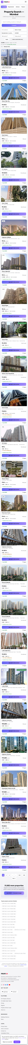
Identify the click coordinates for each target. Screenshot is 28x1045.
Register (3, 1005)
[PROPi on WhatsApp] (1, 985)
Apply (7, 39)
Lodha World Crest (6, 67)
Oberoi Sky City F (6, 822)
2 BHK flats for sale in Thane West (8, 919)
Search (14, 25)
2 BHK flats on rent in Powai (19, 929)
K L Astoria (4, 169)
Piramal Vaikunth (6, 582)
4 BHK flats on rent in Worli (7, 953)
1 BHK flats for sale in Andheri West (9, 956)
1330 (24, 875)
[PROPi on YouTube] (9, 985)
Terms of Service (4, 1028)
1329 (19, 875)
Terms (23, 1037)
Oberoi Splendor (6, 271)
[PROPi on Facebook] (7, 985)
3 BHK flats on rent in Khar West (8, 924)
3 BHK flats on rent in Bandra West (8, 908)
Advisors (18, 6)
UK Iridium (4, 443)
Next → (14, 878)
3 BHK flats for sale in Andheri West (9, 911)
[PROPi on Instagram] (3, 985)
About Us (3, 1009)
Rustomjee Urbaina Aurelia (8, 788)
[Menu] (25, 2)
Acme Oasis (5, 407)
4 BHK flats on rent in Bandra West (8, 958)
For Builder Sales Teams (6, 1000)
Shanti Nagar (5, 305)
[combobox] (7, 30)
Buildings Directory (5, 1017)
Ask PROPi (5, 80)
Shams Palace (5, 478)
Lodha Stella (5, 686)
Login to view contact (14, 77)
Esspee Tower (5, 856)
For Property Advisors (6, 998)
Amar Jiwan (5, 203)
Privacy (20, 1037)
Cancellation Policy (5, 1033)
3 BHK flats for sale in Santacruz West (9, 948)
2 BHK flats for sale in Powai (19, 953)
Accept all (17, 1041)
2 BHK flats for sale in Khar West (8, 937)
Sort (2, 46)
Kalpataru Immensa (7, 547)
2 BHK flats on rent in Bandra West (8, 916)
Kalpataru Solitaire (6, 237)
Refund (3, 1039)
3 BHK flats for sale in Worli (7, 932)
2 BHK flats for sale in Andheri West (9, 906)
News (2, 1019)
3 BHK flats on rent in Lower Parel (8, 950)
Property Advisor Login (6, 1007)
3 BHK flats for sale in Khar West (8, 927)
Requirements (11, 6)
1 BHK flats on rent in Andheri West (9, 942)
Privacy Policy (4, 1026)
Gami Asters (5, 135)
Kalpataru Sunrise (6, 754)
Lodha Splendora (6, 650)
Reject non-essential (7, 1041)
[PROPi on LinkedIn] (5, 985)
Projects (23, 6)
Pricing (2, 1003)
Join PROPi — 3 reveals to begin (14, 893)
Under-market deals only (17, 39)
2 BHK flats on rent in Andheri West (9, 903)
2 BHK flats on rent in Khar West (8, 940)
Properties (4, 6)
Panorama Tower (6, 512)
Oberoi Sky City (6, 101)
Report (25, 80)
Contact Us (3, 1030)
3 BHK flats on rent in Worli (7, 929)
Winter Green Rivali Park (8, 373)
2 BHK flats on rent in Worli (7, 945)
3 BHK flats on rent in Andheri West (9, 913)
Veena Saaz (5, 339)
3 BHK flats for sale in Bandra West (9, 921)
